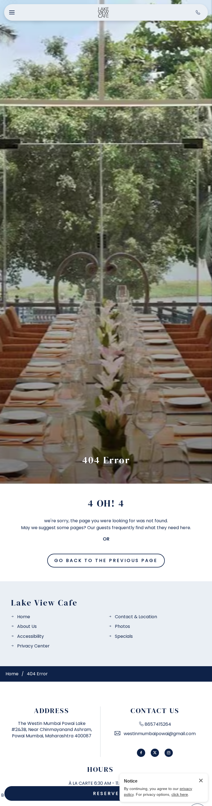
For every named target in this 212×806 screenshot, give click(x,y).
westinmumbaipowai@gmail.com (160, 733)
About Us (27, 626)
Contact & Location (136, 617)
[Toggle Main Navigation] (11, 12)
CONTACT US (155, 710)
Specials (124, 636)
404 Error (106, 460)
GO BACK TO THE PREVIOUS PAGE (106, 560)
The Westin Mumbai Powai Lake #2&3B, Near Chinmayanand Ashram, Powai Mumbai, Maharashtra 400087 (51, 729)
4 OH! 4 (106, 503)
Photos (122, 626)
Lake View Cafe (44, 603)
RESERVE (106, 793)
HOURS (100, 769)
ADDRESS (51, 710)
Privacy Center (33, 646)
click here (179, 794)
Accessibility (30, 636)
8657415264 (158, 724)
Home (23, 617)
